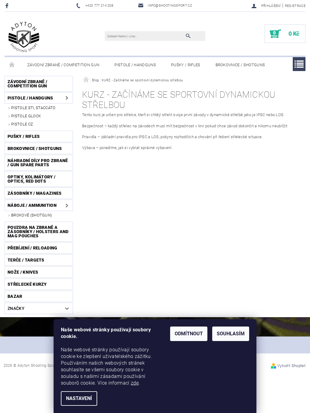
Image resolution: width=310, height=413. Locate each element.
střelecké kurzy (27, 284)
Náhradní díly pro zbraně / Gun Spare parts (38, 162)
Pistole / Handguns (135, 65)
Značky (16, 308)
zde (135, 383)
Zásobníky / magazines (35, 193)
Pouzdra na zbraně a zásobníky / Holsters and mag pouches (38, 231)
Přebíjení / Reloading (33, 248)
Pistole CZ (22, 124)
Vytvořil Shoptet (291, 365)
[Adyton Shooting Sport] (24, 37)
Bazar (15, 296)
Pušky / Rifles (185, 65)
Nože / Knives (23, 272)
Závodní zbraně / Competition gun (63, 65)
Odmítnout (189, 334)
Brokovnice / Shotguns (240, 65)
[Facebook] (8, 5)
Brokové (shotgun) (31, 215)
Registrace (295, 6)
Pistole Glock (26, 116)
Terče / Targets (26, 260)
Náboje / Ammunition (32, 205)
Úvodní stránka (12, 65)
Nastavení (79, 398)
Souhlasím (231, 334)
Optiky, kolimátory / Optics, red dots (31, 179)
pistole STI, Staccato (33, 108)
